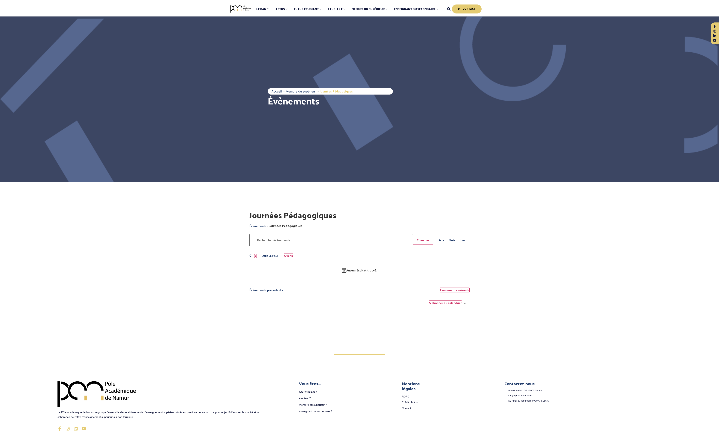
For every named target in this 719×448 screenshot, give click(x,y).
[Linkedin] (76, 428)
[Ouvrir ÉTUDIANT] (344, 9)
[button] (449, 9)
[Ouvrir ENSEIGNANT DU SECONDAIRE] (437, 9)
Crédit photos (410, 402)
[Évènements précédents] (250, 255)
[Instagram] (68, 428)
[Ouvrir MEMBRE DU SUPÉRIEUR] (387, 9)
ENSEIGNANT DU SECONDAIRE (415, 9)
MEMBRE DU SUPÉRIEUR (368, 9)
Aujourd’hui (270, 255)
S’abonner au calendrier (445, 302)
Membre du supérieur (301, 91)
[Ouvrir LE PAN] (268, 9)
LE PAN (261, 9)
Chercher (423, 240)
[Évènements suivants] (255, 256)
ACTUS (280, 9)
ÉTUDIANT (335, 9)
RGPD (405, 396)
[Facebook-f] (59, 428)
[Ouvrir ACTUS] (287, 9)
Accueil (276, 91)
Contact (406, 408)
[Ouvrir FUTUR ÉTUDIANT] (320, 9)
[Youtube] (84, 428)
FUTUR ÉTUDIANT (306, 9)
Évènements (293, 100)
